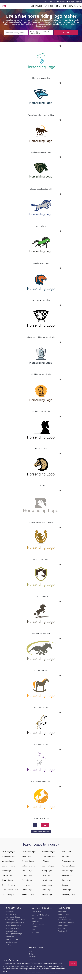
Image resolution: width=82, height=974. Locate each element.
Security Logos (67, 875)
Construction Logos (29, 851)
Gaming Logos (27, 890)
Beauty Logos (7, 870)
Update (66, 32)
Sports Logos (66, 890)
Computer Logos (8, 894)
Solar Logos (66, 880)
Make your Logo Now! (41, 831)
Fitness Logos (27, 880)
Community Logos (8, 885)
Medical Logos (47, 894)
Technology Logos (68, 894)
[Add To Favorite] (60, 45)
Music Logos (66, 851)
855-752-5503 (61, 2)
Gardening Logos (28, 894)
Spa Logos (65, 885)
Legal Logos (46, 875)
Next (45, 825)
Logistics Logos (47, 880)
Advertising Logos (8, 851)
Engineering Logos (28, 866)
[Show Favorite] (68, 1)
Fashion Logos (27, 870)
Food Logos (26, 885)
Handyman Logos (48, 851)
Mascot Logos (47, 885)
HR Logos (45, 861)
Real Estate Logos (68, 866)
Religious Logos (67, 870)
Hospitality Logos (48, 856)
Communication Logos (10, 890)
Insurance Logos (48, 866)
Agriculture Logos (8, 856)
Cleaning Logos (7, 880)
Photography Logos (69, 861)
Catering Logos (7, 875)
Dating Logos (26, 856)
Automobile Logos (8, 866)
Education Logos (28, 861)
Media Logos (46, 890)
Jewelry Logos (47, 870)
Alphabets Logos (8, 861)
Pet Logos (65, 856)
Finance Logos (27, 875)
